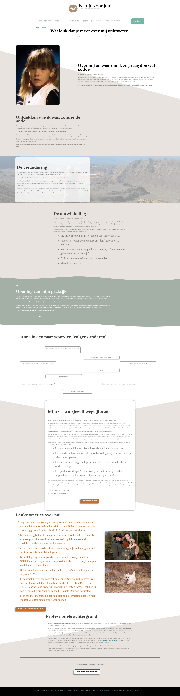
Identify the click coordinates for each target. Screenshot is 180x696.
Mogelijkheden (60, 21)
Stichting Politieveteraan (110, 640)
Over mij (99, 21)
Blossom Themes (108, 690)
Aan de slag (137, 21)
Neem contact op (113, 21)
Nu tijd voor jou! (95, 5)
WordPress (134, 690)
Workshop (74, 21)
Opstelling (87, 21)
